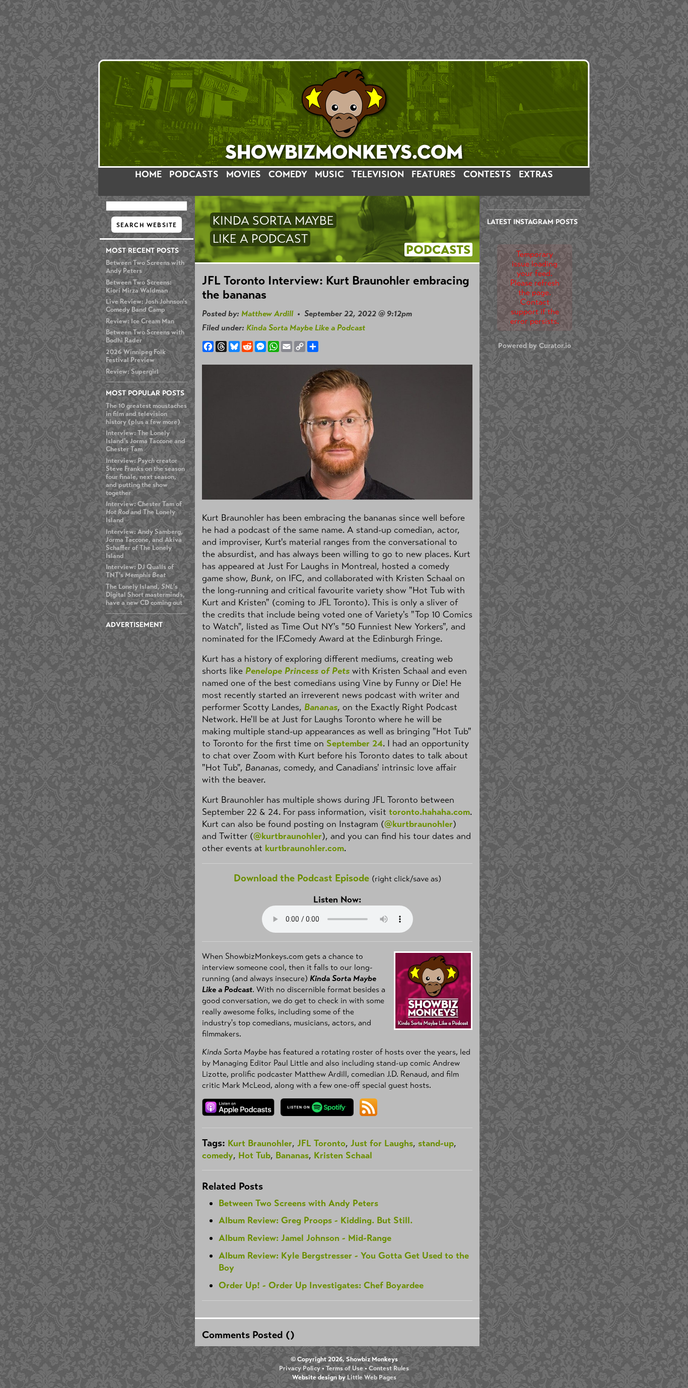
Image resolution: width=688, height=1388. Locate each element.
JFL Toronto (321, 1143)
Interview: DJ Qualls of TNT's (140, 571)
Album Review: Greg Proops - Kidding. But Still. (315, 1220)
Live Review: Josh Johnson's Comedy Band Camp (146, 306)
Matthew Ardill (267, 313)
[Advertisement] (344, 29)
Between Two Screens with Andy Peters (298, 1203)
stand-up (436, 1143)
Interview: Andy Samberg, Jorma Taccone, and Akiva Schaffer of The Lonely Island (144, 544)
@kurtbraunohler (418, 823)
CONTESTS (487, 174)
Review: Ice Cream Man (140, 321)
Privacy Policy (299, 1368)
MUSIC (329, 174)
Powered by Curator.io (534, 345)
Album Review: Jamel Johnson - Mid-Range (305, 1237)
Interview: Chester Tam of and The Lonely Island (144, 512)
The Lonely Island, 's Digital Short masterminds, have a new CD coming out (145, 595)
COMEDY (287, 174)
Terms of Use (344, 1368)
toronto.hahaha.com (429, 811)
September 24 (354, 743)
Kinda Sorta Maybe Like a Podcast (305, 327)
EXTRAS (536, 174)
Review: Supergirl (132, 372)
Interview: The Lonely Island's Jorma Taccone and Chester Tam (145, 441)
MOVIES (243, 174)
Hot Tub (254, 1155)
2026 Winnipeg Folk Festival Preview (136, 356)
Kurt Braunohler (260, 1143)
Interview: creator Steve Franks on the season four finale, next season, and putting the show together (145, 477)
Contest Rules (389, 1368)
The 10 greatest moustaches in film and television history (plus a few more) (146, 414)
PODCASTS (194, 174)
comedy (217, 1155)
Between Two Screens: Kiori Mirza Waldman (139, 287)
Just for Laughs (382, 1143)
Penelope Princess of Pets (297, 670)
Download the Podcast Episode (301, 878)
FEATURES (433, 174)
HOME (148, 174)
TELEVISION (378, 174)
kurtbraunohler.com (304, 848)
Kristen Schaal (343, 1155)
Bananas (320, 707)
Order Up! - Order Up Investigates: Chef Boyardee (321, 1285)
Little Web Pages (371, 1377)
